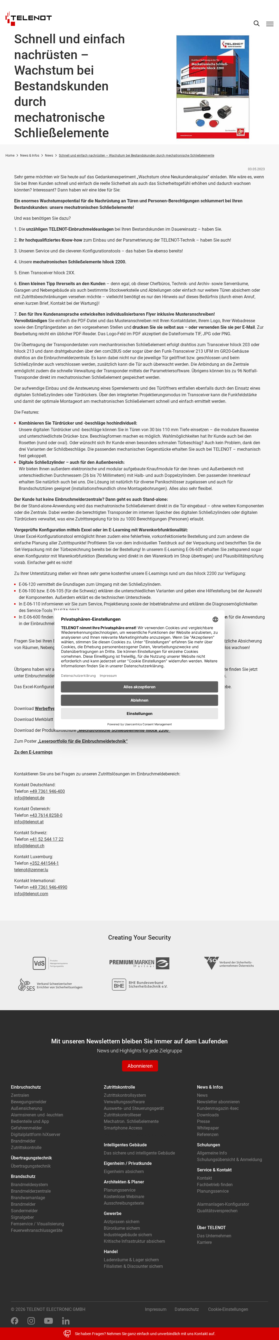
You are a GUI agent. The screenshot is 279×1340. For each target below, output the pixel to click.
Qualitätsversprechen (217, 1210)
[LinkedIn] (65, 1320)
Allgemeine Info (212, 1153)
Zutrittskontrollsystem (125, 1095)
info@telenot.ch (29, 845)
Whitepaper (208, 1128)
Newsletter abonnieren (218, 1101)
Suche (257, 23)
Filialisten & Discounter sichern (133, 1266)
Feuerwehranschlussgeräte (36, 1230)
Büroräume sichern (122, 1228)
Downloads (208, 1114)
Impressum (155, 1309)
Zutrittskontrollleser (122, 1114)
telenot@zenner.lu (31, 869)
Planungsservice (119, 1190)
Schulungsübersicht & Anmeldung (229, 1159)
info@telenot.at (29, 821)
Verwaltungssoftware (124, 1101)
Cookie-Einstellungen (228, 1309)
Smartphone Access (123, 1128)
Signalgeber (22, 1217)
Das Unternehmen (214, 1235)
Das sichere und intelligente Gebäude (139, 1153)
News (49, 155)
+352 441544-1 (44, 863)
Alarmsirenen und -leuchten (37, 1114)
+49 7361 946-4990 (48, 887)
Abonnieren (140, 1066)
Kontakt (204, 1178)
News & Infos (29, 155)
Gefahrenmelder (26, 1128)
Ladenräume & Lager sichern (131, 1259)
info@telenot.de (29, 797)
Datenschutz (187, 1309)
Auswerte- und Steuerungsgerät (134, 1108)
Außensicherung (26, 1108)
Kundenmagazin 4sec (218, 1108)
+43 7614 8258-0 (46, 815)
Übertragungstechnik (31, 1166)
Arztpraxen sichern (122, 1221)
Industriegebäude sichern (128, 1234)
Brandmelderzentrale (31, 1191)
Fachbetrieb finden (215, 1184)
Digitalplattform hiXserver (35, 1134)
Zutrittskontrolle (26, 1147)
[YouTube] (48, 1320)
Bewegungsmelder (28, 1101)
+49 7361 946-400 (47, 791)
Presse (203, 1121)
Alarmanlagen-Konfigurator (223, 1204)
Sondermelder (24, 1210)
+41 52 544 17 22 (46, 839)
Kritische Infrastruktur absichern (134, 1241)
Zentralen (20, 1095)
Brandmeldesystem (29, 1184)
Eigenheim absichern (124, 1171)
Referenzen (208, 1134)
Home (9, 155)
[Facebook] (14, 1320)
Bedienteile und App (30, 1121)
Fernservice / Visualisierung (37, 1223)
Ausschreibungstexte (124, 1203)
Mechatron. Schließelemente (131, 1121)
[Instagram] (31, 1320)
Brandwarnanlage (28, 1197)
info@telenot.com (31, 893)
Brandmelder (23, 1141)
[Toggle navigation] (270, 24)
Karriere (204, 1242)
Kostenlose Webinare (124, 1196)
